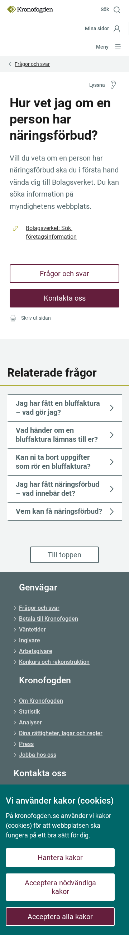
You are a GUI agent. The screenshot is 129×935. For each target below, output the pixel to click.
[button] (113, 9)
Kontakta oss (65, 298)
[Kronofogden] (30, 9)
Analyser (30, 722)
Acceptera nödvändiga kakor (60, 887)
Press (26, 744)
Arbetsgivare (35, 651)
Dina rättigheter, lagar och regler (60, 733)
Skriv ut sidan (36, 318)
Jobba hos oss (37, 754)
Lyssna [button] (97, 85)
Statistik (29, 711)
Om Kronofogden (41, 700)
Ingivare (29, 640)
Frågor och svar (64, 273)
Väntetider (32, 629)
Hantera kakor (60, 857)
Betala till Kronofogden (48, 618)
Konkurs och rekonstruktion (54, 661)
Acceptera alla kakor (60, 916)
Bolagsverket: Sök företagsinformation (51, 232)
